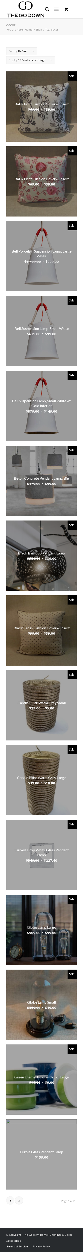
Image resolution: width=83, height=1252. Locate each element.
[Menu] (56, 9)
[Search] (44, 9)
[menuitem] (17, 1246)
